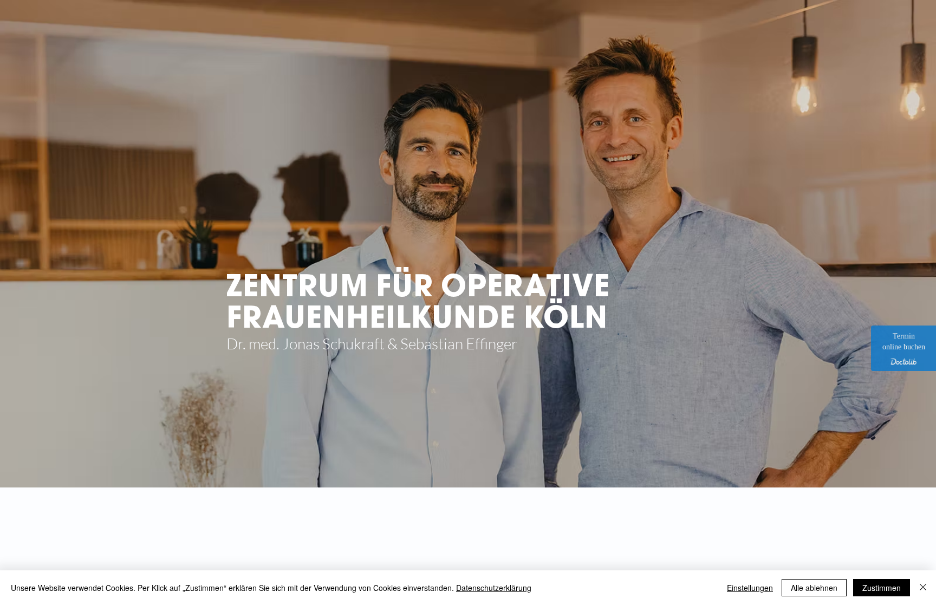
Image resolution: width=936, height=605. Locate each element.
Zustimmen (881, 587)
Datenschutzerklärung (493, 587)
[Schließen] (922, 587)
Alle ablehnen (814, 587)
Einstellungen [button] (750, 587)
